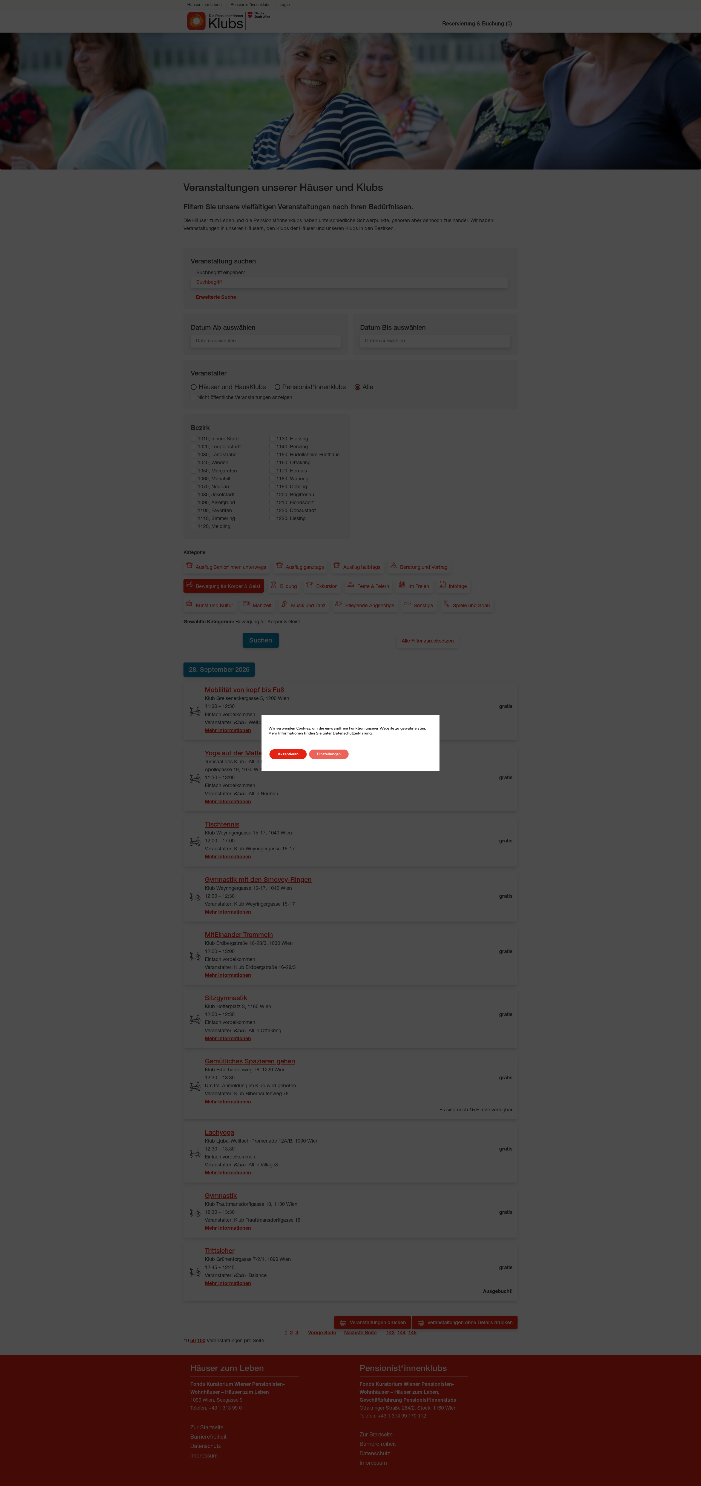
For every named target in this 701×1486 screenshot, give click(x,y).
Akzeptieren (288, 754)
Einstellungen (329, 754)
